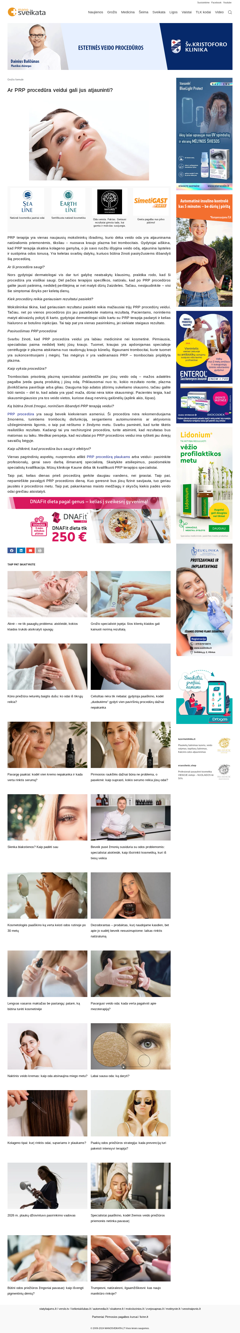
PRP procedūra (21, 414)
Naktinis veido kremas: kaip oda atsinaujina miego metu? (47, 1076)
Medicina (128, 12)
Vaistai (187, 12)
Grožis (112, 12)
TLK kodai (203, 12)
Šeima (143, 12)
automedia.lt (100, 1308)
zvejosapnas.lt (155, 1308)
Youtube (227, 2)
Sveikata (158, 12)
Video (219, 12)
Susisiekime (204, 2)
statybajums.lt (47, 1308)
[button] (12, 550)
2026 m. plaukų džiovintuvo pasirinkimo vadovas (42, 1215)
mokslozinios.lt (135, 1308)
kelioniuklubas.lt (81, 1308)
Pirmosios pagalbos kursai (121, 1316)
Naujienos (95, 12)
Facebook (216, 2)
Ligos (174, 12)
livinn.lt (144, 1316)
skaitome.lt (116, 1308)
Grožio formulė (15, 79)
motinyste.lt (173, 1308)
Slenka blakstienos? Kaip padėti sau (33, 847)
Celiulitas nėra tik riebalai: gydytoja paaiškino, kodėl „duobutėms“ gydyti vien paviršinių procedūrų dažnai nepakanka (127, 702)
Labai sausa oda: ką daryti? (110, 1076)
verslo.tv (64, 1308)
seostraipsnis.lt (191, 1308)
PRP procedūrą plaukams (108, 457)
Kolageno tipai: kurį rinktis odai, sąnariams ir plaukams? (47, 1143)
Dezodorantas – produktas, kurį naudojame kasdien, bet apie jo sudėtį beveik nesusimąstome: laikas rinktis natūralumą (130, 930)
